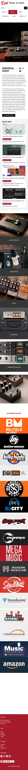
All (2, 8)
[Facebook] (1, 756)
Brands (12, 12)
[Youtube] (10, 756)
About (14, 16)
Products (4, 12)
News (20, 12)
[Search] (25, 8)
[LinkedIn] (7, 756)
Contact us (22, 16)
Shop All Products (8, 115)
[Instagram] (4, 756)
